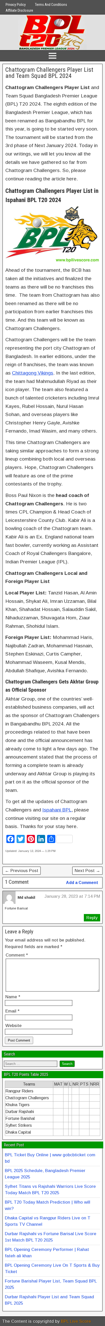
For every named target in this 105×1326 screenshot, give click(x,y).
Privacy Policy (16, 5)
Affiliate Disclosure (19, 10)
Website (13, 1025)
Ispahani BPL (57, 809)
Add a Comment (82, 882)
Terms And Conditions (51, 5)
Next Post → (87, 870)
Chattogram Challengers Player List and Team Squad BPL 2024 (49, 72)
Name (12, 996)
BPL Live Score (76, 1321)
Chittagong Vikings (32, 373)
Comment (17, 955)
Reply (92, 917)
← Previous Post (21, 870)
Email (12, 1011)
